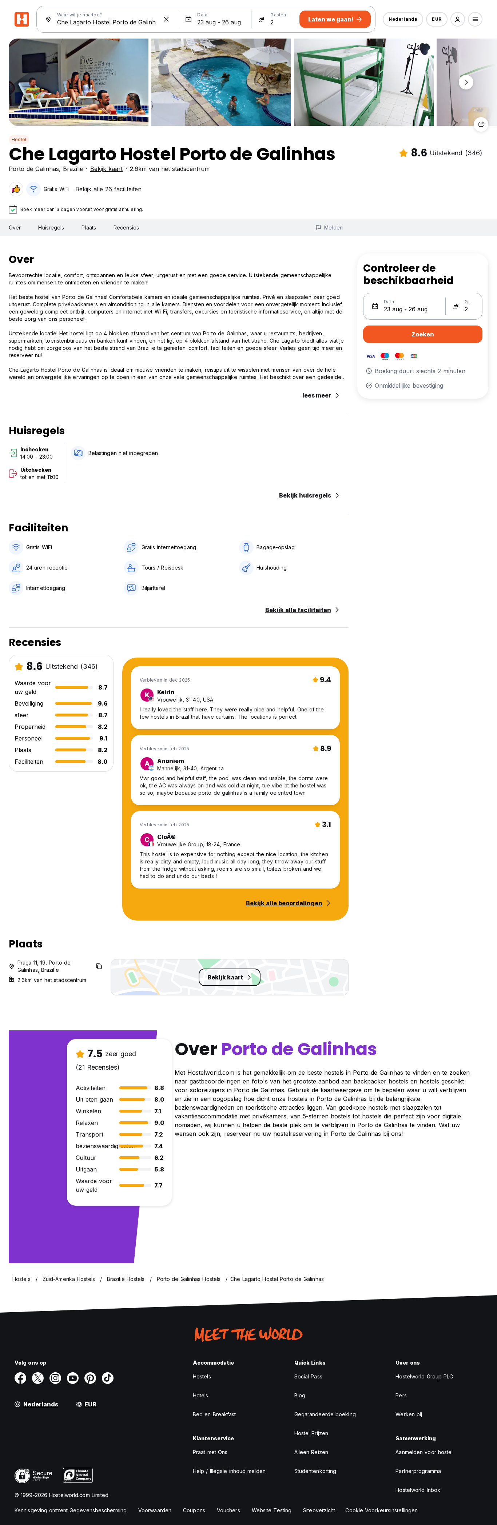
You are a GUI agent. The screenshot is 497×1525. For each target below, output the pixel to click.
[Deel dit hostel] (481, 124)
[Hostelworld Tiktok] (108, 1378)
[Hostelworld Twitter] (38, 1378)
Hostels (202, 1376)
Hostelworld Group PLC (424, 1376)
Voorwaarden (154, 1510)
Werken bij (408, 1414)
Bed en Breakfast (214, 1414)
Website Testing (272, 1510)
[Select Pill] (457, 19)
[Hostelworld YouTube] (73, 1378)
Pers (400, 1395)
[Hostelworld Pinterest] (90, 1378)
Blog (299, 1395)
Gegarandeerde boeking (325, 1414)
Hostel (19, 139)
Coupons (194, 1510)
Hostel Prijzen (311, 1433)
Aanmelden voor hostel (424, 1452)
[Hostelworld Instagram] (55, 1378)
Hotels (200, 1395)
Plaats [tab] (88, 227)
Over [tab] (15, 227)
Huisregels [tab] (51, 227)
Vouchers (228, 1510)
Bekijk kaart (106, 168)
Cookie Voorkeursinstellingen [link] (381, 1510)
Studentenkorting (315, 1471)
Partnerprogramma (418, 1471)
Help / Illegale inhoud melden (229, 1471)
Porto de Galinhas (34, 168)
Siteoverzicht (319, 1510)
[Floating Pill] (466, 82)
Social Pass (308, 1376)
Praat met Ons (210, 1452)
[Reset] (166, 19)
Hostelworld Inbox (417, 1490)
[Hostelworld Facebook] (20, 1378)
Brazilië (73, 168)
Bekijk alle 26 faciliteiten (108, 189)
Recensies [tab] (126, 227)
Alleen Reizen (311, 1452)
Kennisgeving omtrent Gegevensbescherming (71, 1510)
